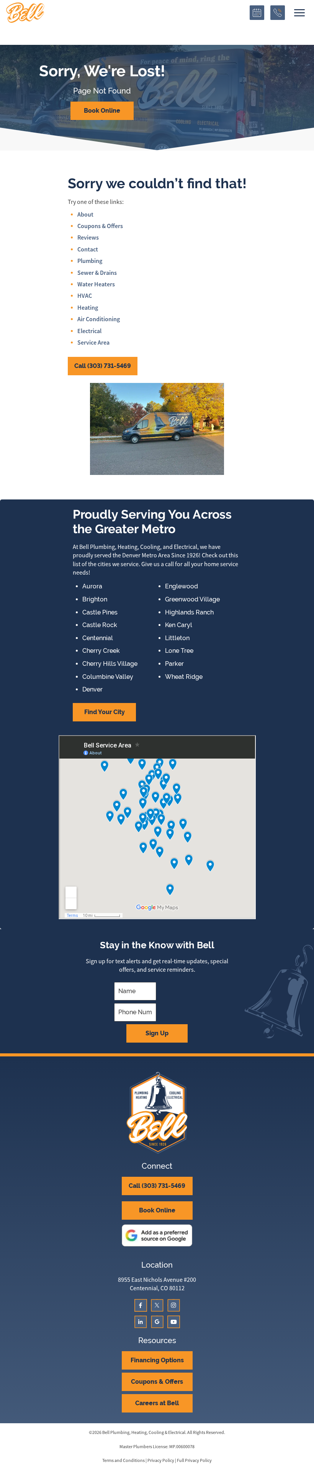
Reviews (88, 237)
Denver (92, 689)
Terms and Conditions (123, 1460)
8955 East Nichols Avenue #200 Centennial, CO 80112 (157, 1284)
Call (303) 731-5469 (102, 366)
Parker (174, 663)
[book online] (257, 12)
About (85, 214)
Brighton (94, 599)
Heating (87, 308)
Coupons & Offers (100, 226)
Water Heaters (96, 284)
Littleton (177, 638)
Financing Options (157, 1360)
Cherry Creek (101, 650)
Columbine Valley (107, 676)
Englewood (181, 586)
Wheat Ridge (184, 676)
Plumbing (89, 261)
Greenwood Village (192, 599)
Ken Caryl (178, 625)
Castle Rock (99, 625)
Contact (87, 249)
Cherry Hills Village (109, 663)
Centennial (97, 638)
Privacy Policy (160, 1460)
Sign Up (157, 1033)
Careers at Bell (157, 1403)
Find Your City (104, 712)
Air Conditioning (98, 319)
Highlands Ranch (189, 612)
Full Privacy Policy (194, 1460)
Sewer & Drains (97, 273)
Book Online (102, 110)
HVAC (84, 296)
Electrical (89, 331)
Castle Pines (100, 612)
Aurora (92, 586)
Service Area (93, 342)
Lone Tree (179, 650)
